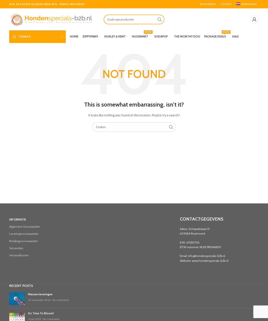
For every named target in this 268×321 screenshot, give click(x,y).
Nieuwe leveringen (40, 294)
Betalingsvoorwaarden (23, 241)
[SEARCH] (159, 19)
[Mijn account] (254, 19)
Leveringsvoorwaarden (24, 234)
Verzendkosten (19, 255)
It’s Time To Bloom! (41, 313)
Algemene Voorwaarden (24, 227)
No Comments (60, 300)
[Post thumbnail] (17, 298)
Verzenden (16, 248)
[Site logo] (51, 19)
